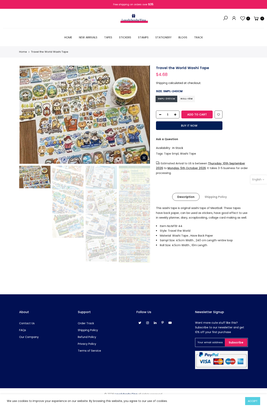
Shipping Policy (216, 197)
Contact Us (27, 323)
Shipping (162, 83)
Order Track (86, 323)
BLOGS (182, 37)
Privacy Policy (87, 344)
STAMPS (143, 37)
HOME (68, 37)
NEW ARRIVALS (88, 37)
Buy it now (189, 126)
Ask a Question (167, 139)
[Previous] (26, 114)
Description (185, 197)
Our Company (29, 337)
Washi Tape (188, 154)
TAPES (108, 37)
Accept (252, 401)
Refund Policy (87, 337)
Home (23, 52)
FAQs (22, 330)
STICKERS (125, 37)
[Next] (143, 114)
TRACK (198, 37)
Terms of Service (89, 351)
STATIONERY (163, 37)
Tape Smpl (171, 154)
